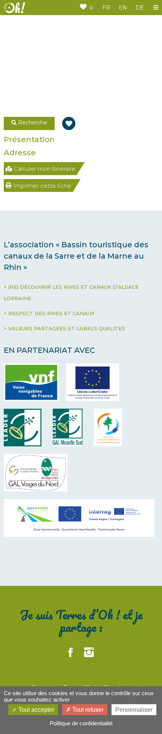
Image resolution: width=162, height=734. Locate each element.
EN (123, 7)
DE (140, 7)
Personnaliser (134, 709)
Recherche (32, 122)
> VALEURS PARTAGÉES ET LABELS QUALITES (64, 328)
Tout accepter (35, 709)
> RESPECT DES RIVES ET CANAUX (49, 313)
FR (106, 7)
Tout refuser (87, 709)
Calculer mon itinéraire (44, 168)
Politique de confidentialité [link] (81, 723)
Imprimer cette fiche (42, 185)
